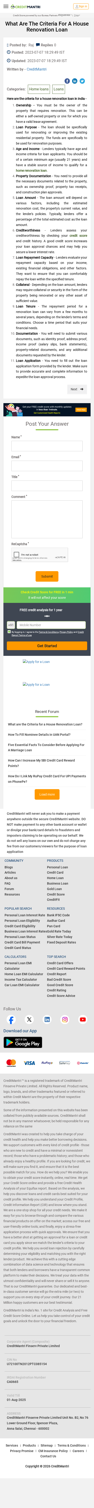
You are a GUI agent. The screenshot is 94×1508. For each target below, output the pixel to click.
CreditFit (53, 899)
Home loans (39, 89)
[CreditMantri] (25, 6)
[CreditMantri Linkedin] (47, 1019)
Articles (10, 872)
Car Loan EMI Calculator (22, 985)
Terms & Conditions (49, 632)
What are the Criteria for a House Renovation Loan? (45, 724)
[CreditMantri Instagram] (64, 1019)
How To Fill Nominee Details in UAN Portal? (39, 734)
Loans (59, 89)
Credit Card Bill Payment (22, 942)
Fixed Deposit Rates (61, 942)
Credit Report (56, 974)
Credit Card (55, 872)
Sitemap (47, 1445)
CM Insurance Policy (53, 1451)
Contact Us (48, 1456)
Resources (12, 894)
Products (29, 1445)
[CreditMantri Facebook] (11, 1019)
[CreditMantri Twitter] (29, 1019)
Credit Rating (56, 990)
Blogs (9, 867)
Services (12, 1445)
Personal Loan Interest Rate (25, 915)
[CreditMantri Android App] (25, 1042)
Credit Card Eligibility (20, 926)
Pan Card (53, 926)
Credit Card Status (18, 948)
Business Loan (57, 883)
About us (11, 878)
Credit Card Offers (60, 963)
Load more (47, 794)
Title (15, 477)
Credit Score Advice (61, 996)
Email (16, 457)
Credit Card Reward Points (66, 968)
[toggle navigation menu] (5, 6)
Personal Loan (57, 867)
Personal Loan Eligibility (22, 920)
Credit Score (56, 894)
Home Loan (55, 878)
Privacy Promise (22, 1451)
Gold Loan (54, 889)
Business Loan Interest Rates (26, 931)
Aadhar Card (56, 920)
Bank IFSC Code (58, 915)
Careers (78, 1451)
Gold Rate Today (59, 931)
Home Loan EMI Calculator (24, 974)
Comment (19, 496)
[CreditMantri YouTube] (82, 1019)
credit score (78, 235)
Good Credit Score (60, 985)
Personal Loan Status (20, 937)
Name (16, 437)
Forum (9, 889)
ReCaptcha (20, 544)
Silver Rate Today (59, 937)
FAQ (7, 883)
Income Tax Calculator (21, 979)
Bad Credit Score (59, 979)
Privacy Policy (66, 632)
